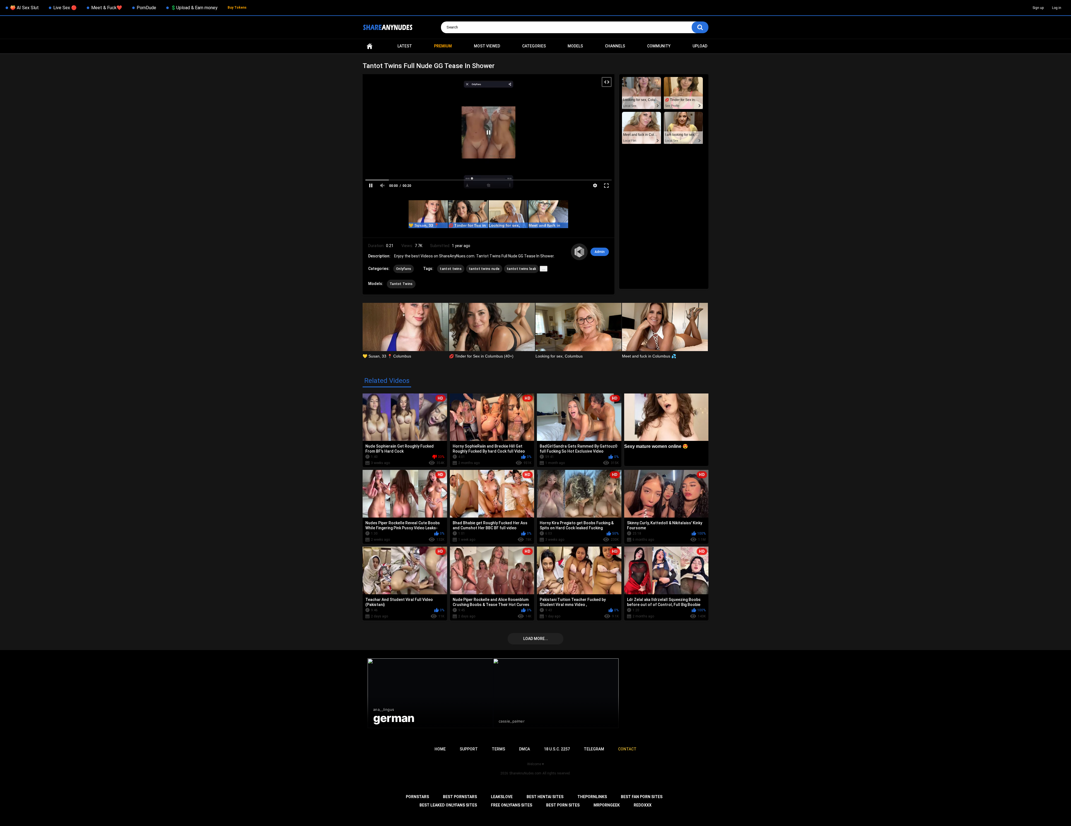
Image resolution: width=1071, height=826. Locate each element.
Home (370, 46)
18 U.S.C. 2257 (557, 749)
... (543, 269)
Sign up (1038, 8)
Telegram (594, 749)
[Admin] (579, 251)
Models (575, 46)
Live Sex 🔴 (65, 7)
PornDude (146, 7)
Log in (1056, 8)
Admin (600, 252)
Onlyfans (403, 269)
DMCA (524, 749)
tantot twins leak (521, 269)
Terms (498, 749)
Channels (615, 46)
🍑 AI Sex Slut (24, 7)
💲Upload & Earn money (194, 7)
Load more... (535, 638)
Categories (534, 46)
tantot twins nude (484, 269)
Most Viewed (487, 46)
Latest (404, 46)
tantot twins (451, 269)
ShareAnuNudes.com (525, 773)
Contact (627, 749)
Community (658, 46)
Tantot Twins (401, 284)
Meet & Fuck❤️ (106, 7)
